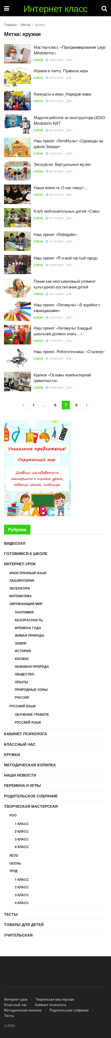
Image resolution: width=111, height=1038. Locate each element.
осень (15, 863)
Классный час (20, 744)
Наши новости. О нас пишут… (61, 187)
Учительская (18, 935)
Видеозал (14, 543)
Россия (22, 697)
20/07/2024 (56, 78)
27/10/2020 (56, 218)
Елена (38, 60)
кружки (40, 24)
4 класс (22, 846)
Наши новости (20, 775)
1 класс (22, 823)
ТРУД (13, 870)
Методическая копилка (30, 764)
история (23, 650)
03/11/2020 (56, 294)
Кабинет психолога (25, 733)
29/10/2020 (56, 171)
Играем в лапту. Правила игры (61, 70)
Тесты (11, 914)
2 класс (22, 831)
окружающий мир (26, 603)
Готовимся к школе (25, 553)
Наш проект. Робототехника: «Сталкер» (69, 351)
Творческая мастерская (31, 806)
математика (20, 595)
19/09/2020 (56, 265)
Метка (25, 24)
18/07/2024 (56, 60)
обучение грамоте (32, 714)
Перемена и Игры (22, 785)
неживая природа (32, 666)
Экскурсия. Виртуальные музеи (62, 164)
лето (13, 855)
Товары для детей (24, 924)
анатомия (24, 612)
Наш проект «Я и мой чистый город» (66, 258)
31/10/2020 (56, 130)
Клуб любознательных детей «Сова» (67, 211)
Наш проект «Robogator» (55, 234)
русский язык (22, 706)
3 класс (22, 839)
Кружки (12, 754)
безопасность (29, 619)
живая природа (29, 635)
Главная (10, 24)
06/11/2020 (56, 194)
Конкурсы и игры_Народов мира (62, 94)
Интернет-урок (20, 563)
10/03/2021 (56, 153)
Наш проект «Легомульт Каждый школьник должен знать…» (63, 330)
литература (19, 588)
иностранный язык (27, 572)
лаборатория (21, 580)
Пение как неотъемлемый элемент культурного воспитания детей (65, 284)
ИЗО (12, 815)
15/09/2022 (56, 387)
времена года (28, 627)
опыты (21, 681)
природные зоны (31, 689)
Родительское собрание (31, 796)
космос (22, 658)
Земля (20, 643)
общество (24, 674)
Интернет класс (55, 8)
